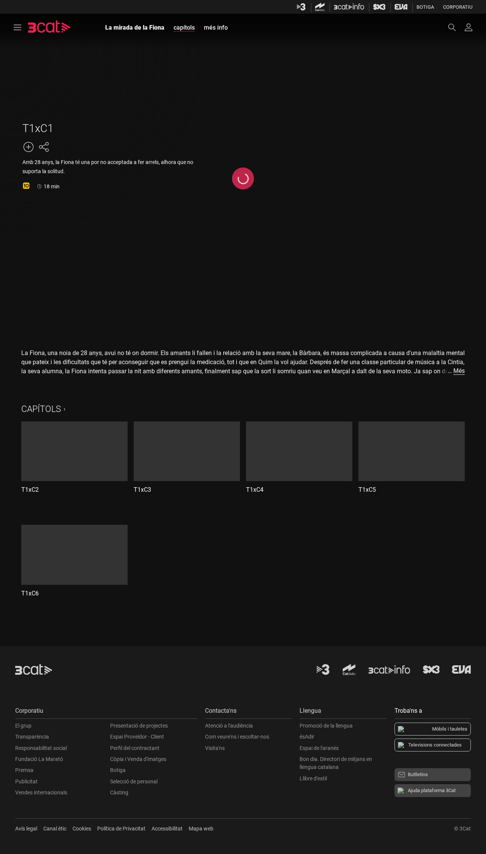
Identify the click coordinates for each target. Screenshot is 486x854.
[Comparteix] (44, 147)
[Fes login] (468, 27)
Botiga (425, 7)
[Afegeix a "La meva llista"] (28, 147)
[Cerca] (455, 27)
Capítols (41, 409)
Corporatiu (457, 7)
